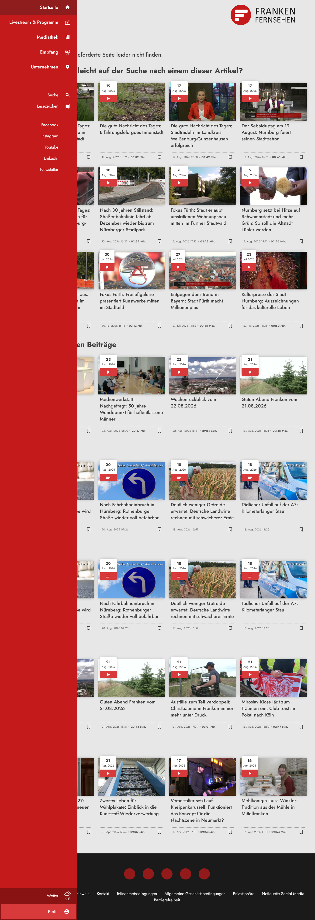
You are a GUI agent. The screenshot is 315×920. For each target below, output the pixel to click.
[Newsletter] (204, 873)
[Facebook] (129, 873)
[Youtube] (167, 873)
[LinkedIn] (185, 873)
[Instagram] (148, 873)
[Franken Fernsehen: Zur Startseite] (263, 15)
